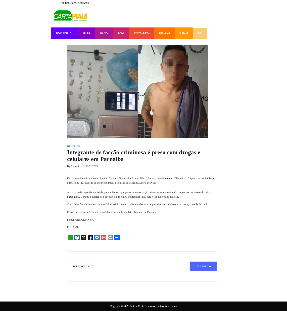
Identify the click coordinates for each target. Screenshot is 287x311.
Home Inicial (62, 33)
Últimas (184, 33)
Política (104, 33)
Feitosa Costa (141, 33)
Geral (121, 33)
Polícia (86, 33)
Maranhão (164, 33)
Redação (75, 166)
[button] (200, 33)
